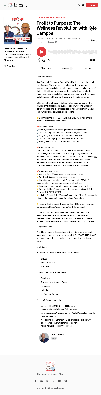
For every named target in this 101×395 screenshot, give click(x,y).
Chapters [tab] (66, 68)
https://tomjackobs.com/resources (56, 326)
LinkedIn (44, 290)
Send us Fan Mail (44, 76)
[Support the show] (83, 4)
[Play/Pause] (41, 52)
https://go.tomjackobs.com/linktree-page (59, 309)
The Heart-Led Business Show (20, 5)
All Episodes (9, 66)
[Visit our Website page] (65, 381)
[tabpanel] (67, 202)
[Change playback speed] (49, 60)
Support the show (44, 226)
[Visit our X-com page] (53, 381)
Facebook (45, 278)
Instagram (45, 286)
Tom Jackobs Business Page (54, 282)
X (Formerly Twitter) (50, 294)
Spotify (44, 258)
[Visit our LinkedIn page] (41, 381)
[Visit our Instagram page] (47, 381)
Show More (9, 60)
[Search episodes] (79, 4)
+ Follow (92, 5)
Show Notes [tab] (46, 68)
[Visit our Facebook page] (35, 381)
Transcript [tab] (87, 68)
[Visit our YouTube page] (59, 381)
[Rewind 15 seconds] (39, 60)
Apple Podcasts (48, 262)
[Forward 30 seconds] (44, 60)
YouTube (45, 266)
